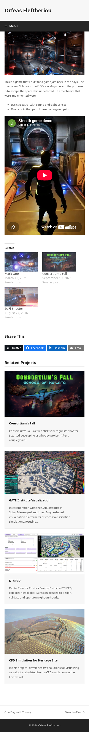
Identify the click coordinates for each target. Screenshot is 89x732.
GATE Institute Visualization (29, 500)
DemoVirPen (73, 712)
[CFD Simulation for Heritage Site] (45, 631)
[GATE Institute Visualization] (45, 472)
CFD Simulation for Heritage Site (33, 660)
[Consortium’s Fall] (45, 394)
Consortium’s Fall (54, 274)
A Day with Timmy (18, 712)
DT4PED (15, 581)
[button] (11, 26)
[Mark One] (21, 262)
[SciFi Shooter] (21, 296)
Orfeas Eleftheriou (28, 10)
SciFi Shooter (14, 308)
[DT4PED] (45, 553)
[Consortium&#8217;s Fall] (59, 262)
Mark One (12, 274)
